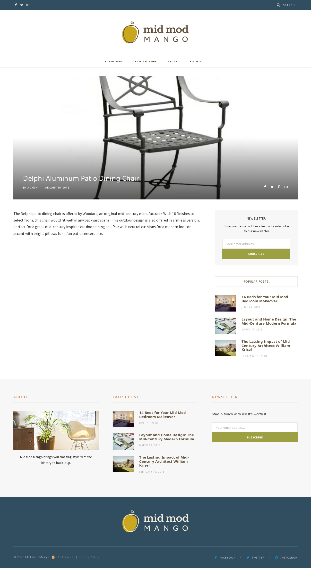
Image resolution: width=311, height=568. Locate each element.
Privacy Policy (88, 557)
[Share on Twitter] (272, 187)
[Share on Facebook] (265, 187)
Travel (173, 61)
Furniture (113, 61)
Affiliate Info (66, 557)
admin (32, 187)
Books (195, 61)
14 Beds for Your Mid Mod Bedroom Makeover (265, 298)
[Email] (286, 187)
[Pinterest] (279, 187)
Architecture (145, 61)
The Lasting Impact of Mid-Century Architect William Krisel (266, 345)
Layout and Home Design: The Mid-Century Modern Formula (269, 321)
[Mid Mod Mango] (155, 32)
